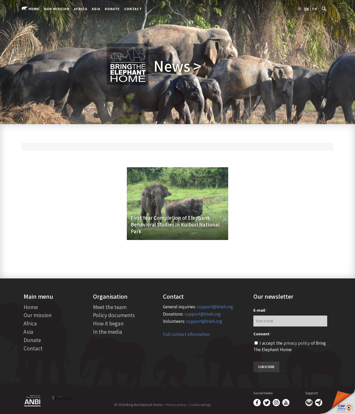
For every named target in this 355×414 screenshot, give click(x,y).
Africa (80, 8)
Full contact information (186, 334)
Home (34, 8)
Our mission (56, 8)
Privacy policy (176, 404)
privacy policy (297, 343)
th (314, 9)
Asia (96, 8)
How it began (108, 323)
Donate (112, 8)
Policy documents (114, 315)
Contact (133, 8)
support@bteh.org (215, 307)
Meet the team (110, 307)
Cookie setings (200, 404)
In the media (107, 331)
